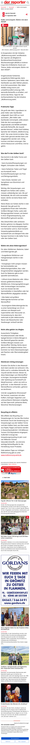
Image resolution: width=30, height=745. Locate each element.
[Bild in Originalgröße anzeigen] (15, 36)
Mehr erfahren (12, 464)
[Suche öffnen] (28, 2)
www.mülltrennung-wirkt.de (11, 455)
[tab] (4, 25)
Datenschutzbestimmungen (21, 723)
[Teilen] (26, 14)
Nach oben (7, 477)
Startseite (3, 7)
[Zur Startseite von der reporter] (15, 2)
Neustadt (11, 7)
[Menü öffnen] (2, 2)
